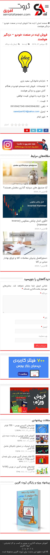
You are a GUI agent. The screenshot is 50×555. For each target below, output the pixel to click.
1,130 (17, 430)
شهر (43, 117)
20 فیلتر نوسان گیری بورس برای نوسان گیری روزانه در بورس (18, 457)
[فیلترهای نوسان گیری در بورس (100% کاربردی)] (42, 470)
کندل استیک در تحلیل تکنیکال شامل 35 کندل (19, 447)
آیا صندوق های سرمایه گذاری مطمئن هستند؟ (25, 188)
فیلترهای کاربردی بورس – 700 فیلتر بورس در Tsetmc (19, 426)
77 (17, 472)
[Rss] (32, 548)
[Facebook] (30, 548)
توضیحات (40, 86)
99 (20, 461)
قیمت (42, 101)
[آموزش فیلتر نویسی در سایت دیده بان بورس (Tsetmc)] (42, 439)
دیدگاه (43, 293)
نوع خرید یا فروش (37, 96)
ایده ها (32, 23)
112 (16, 451)
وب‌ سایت (43, 336)
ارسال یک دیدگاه (11, 44)
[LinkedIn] (25, 548)
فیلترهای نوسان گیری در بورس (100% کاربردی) (18, 468)
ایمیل (43, 111)
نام (45, 317)
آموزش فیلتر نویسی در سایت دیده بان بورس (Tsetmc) (18, 437)
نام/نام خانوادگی (38, 81)
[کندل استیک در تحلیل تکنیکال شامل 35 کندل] (42, 449)
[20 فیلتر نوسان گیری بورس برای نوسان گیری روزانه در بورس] (42, 459)
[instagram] (23, 548)
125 (18, 441)
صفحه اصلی (42, 23)
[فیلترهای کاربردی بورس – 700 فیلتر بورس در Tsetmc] (42, 428)
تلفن (43, 106)
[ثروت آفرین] (25, 9)
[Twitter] (28, 548)
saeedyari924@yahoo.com (26, 111)
